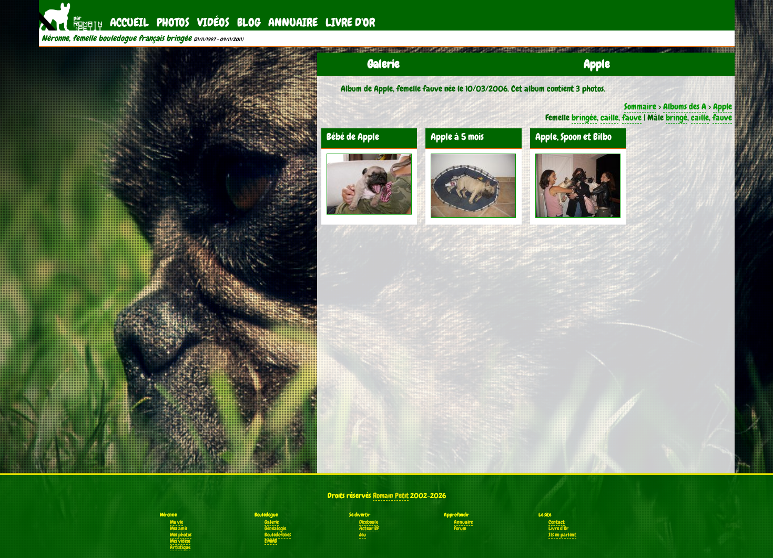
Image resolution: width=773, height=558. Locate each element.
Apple (722, 106)
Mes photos (180, 535)
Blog (248, 22)
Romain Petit (391, 495)
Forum (460, 528)
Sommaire (640, 106)
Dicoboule (368, 522)
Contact (556, 522)
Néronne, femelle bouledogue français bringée (116, 38)
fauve (632, 117)
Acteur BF (369, 528)
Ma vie (176, 522)
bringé (676, 117)
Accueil (129, 22)
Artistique (180, 547)
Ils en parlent (562, 535)
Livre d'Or (350, 22)
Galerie (272, 522)
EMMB (271, 541)
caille (609, 117)
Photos (173, 22)
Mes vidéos (180, 541)
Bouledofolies (278, 535)
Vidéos (213, 22)
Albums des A (684, 106)
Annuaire (293, 22)
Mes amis (178, 528)
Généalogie (275, 528)
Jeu (362, 535)
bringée (584, 117)
